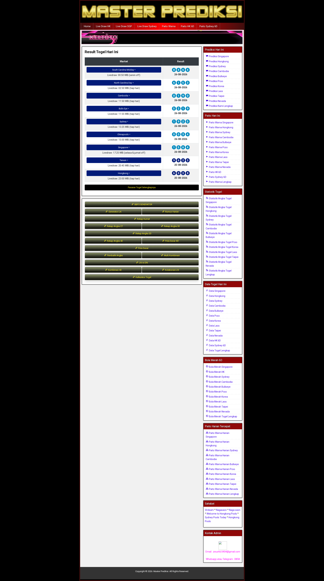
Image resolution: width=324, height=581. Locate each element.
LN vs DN (143, 262)
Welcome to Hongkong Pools (222, 513)
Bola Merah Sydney (219, 376)
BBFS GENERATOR (143, 204)
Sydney (123, 121)
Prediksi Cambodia (218, 71)
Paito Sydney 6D (208, 26)
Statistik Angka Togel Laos (222, 252)
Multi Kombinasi (172, 255)
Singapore (123, 147)
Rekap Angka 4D (114, 241)
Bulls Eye (123, 108)
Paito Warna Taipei (218, 162)
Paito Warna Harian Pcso (221, 469)
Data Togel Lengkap (219, 350)
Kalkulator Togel (143, 277)
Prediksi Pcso (215, 81)
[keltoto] (162, 37)
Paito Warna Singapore (220, 122)
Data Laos (214, 325)
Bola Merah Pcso (217, 391)
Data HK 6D (214, 340)
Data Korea (214, 320)
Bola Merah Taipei (218, 406)
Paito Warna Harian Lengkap (223, 494)
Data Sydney (215, 301)
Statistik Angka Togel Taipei (223, 257)
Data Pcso (214, 315)
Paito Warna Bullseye (219, 142)
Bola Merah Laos (217, 401)
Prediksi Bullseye (217, 76)
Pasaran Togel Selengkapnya (142, 187)
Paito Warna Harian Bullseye (223, 464)
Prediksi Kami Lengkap (220, 106)
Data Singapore (216, 291)
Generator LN (114, 211)
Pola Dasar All (172, 241)
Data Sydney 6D (217, 345)
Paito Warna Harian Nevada (223, 489)
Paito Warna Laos (217, 157)
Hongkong (123, 173)
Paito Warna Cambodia (220, 137)
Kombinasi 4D (115, 270)
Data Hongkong (216, 296)
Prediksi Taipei (216, 96)
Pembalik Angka (115, 255)
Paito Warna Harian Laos (221, 479)
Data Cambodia (216, 305)
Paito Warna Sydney (219, 132)
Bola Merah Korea (218, 396)
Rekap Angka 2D (143, 233)
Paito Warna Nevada (219, 167)
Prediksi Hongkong (218, 61)
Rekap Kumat (143, 219)
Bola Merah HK (216, 372)
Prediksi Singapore (218, 56)
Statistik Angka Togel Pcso (222, 242)
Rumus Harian (172, 211)
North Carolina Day (123, 83)
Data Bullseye (215, 310)
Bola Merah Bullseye (219, 386)
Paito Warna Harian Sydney (223, 450)
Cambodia (123, 95)
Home (87, 26)
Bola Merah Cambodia (220, 382)
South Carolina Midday (123, 70)
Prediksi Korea (216, 86)
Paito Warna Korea (218, 152)
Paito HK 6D (187, 26)
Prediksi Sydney (217, 66)
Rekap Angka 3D (172, 226)
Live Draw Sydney (147, 26)
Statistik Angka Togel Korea (223, 247)
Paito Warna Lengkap (220, 182)
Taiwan (123, 160)
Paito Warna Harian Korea (222, 474)
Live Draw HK (103, 26)
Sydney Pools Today (215, 517)
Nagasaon (221, 510)
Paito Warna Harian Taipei (222, 484)
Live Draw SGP (124, 26)
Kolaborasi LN (172, 270)
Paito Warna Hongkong (220, 127)
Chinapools (123, 134)
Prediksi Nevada (217, 101)
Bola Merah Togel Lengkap (222, 416)
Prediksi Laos (215, 91)
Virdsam (209, 510)
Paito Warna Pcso (218, 147)
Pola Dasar (143, 248)
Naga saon (234, 510)
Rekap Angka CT (114, 226)
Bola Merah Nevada (219, 411)
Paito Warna (169, 26)
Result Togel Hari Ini (101, 52)
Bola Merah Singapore (220, 367)
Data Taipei (214, 330)
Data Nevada (215, 335)
